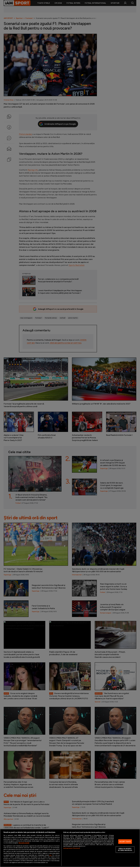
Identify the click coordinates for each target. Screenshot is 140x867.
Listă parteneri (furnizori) (71, 848)
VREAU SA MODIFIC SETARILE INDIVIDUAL (125, 849)
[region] (70, 848)
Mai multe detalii (24, 843)
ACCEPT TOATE (125, 841)
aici (50, 855)
